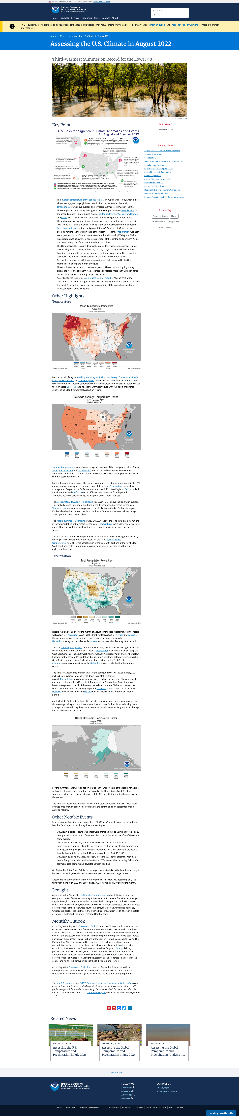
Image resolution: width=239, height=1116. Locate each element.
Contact (106, 17)
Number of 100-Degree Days (156, 193)
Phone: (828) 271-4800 (166, 1091)
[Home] (70, 1086)
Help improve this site (221, 1113)
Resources (87, 17)
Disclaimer (139, 1107)
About (115, 17)
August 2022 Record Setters (155, 186)
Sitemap (59, 1107)
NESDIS (180, 1107)
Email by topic (163, 1088)
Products (64, 17)
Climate (174, 216)
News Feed (125, 1098)
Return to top (116, 1072)
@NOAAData (126, 1091)
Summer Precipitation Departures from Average (164, 197)
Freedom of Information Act (90, 1107)
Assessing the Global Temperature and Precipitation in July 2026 (118, 1051)
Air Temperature (158, 221)
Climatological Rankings (154, 165)
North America (165, 227)
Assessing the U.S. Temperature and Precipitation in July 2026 (70, 1051)
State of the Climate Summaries (157, 172)
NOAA (171, 1107)
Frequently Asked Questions (184, 24)
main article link (158, 24)
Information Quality (111, 1107)
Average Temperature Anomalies (157, 179)
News (96, 17)
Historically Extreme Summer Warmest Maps (162, 190)
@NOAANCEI (126, 1088)
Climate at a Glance (152, 158)
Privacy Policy (71, 1107)
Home (55, 17)
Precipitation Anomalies (154, 183)
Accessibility (126, 1107)
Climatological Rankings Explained (158, 168)
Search (153, 15)
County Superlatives (152, 175)
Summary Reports (160, 216)
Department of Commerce (156, 1107)
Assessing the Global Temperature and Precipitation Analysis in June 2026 (167, 1053)
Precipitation (173, 221)
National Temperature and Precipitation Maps (163, 161)
